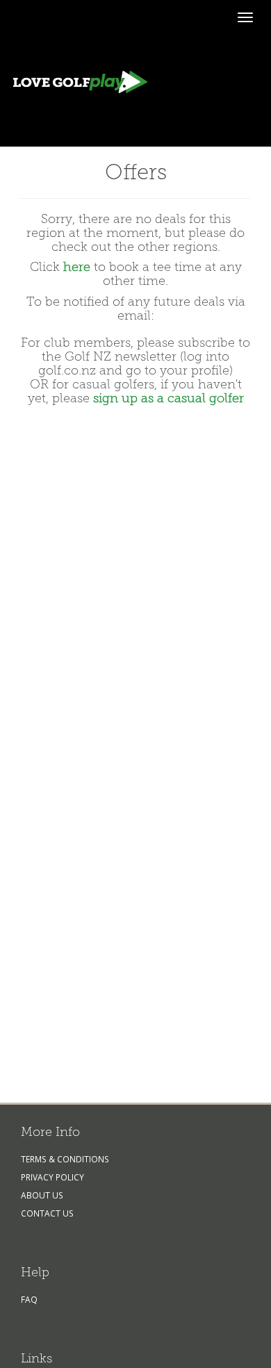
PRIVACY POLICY (52, 1176)
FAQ (29, 1299)
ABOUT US (42, 1195)
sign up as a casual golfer (168, 398)
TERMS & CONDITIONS (65, 1158)
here (76, 266)
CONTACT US (47, 1213)
